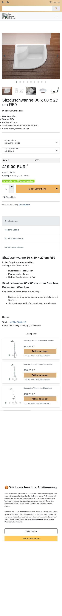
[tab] (31, 220)
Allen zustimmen (31, 538)
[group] (13, 349)
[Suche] (56, 8)
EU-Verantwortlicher (14, 238)
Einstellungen (31, 531)
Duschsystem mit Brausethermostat (38, 364)
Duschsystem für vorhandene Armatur (39, 340)
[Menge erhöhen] (11, 187)
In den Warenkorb (37, 189)
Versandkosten (24, 205)
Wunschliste (10, 197)
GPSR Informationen (14, 247)
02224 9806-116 (18, 322)
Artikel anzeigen (40, 351)
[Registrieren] (8, 2)
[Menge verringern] (11, 191)
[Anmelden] (3, 2)
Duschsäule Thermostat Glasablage (38, 388)
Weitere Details (12, 230)
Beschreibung (11, 221)
